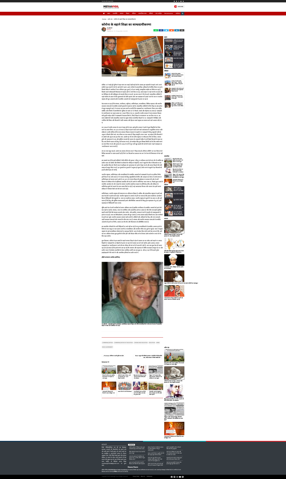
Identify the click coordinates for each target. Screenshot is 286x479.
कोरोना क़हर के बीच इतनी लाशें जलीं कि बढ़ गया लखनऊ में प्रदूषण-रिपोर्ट (155, 464)
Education (152, 342)
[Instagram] (179, 1)
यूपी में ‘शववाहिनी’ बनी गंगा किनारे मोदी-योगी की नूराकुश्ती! (173, 447)
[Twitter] (176, 1)
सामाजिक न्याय (142, 13)
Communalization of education (123, 342)
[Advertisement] (174, 131)
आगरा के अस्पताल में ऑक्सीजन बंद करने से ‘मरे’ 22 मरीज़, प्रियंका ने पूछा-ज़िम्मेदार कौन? (137, 457)
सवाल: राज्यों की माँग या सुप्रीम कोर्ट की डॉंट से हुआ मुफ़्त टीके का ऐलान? (156, 453)
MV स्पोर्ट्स (159, 13)
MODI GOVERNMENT (107, 347)
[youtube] (181, 1)
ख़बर (108, 13)
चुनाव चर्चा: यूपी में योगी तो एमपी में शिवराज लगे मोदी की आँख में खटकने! (137, 462)
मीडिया (134, 13)
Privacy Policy (136, 476)
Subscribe (180, 6)
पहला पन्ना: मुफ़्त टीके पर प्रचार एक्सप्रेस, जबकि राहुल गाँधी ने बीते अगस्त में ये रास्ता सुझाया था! (155, 459)
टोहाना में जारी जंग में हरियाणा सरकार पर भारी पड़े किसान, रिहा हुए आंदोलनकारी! (155, 448)
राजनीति (115, 13)
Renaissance (168, 13)
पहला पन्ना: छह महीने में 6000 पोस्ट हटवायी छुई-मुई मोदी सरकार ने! (173, 462)
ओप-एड (109, 29)
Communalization (107, 342)
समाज (121, 13)
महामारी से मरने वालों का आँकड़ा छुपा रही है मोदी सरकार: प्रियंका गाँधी (174, 458)
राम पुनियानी (109, 28)
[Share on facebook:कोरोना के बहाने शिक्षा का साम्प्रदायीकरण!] (161, 30)
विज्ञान (127, 13)
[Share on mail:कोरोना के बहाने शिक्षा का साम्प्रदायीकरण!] (181, 30)
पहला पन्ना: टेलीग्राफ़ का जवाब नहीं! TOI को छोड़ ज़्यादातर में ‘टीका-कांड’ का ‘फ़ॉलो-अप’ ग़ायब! (174, 453)
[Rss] (183, 1)
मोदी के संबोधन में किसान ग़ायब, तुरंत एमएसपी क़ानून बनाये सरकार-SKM (137, 447)
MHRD (158, 342)
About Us (143, 476)
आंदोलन (178, 13)
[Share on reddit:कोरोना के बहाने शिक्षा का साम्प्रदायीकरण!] (171, 30)
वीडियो (151, 13)
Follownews (149, 476)
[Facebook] (174, 1)
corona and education (140, 342)
